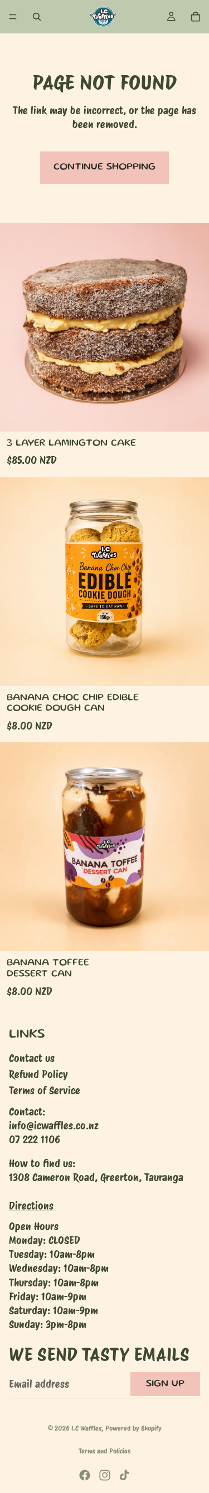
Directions (31, 1206)
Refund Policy (38, 1074)
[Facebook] (84, 1475)
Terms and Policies (104, 1451)
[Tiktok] (124, 1475)
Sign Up (165, 1383)
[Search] (37, 16)
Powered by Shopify (133, 1428)
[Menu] (13, 17)
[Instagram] (104, 1475)
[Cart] (195, 16)
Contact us (32, 1058)
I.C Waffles (86, 1428)
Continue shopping (104, 167)
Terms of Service (44, 1091)
